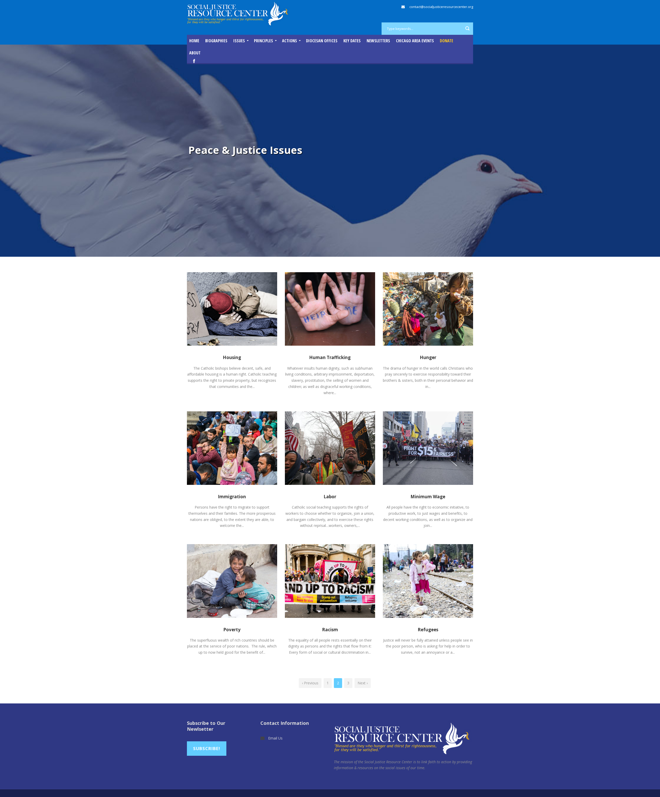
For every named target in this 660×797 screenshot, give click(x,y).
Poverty (232, 630)
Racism (330, 630)
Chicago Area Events (415, 41)
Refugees (428, 630)
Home (194, 41)
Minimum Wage (427, 497)
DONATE (446, 41)
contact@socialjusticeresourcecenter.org (441, 6)
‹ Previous (310, 682)
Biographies (216, 41)
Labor (330, 497)
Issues (239, 41)
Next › (363, 682)
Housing (232, 357)
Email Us (275, 738)
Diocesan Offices (321, 41)
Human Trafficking (330, 357)
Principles (263, 41)
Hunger (428, 357)
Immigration (232, 497)
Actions (289, 41)
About (195, 53)
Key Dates (352, 41)
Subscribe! (206, 748)
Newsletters (378, 41)
